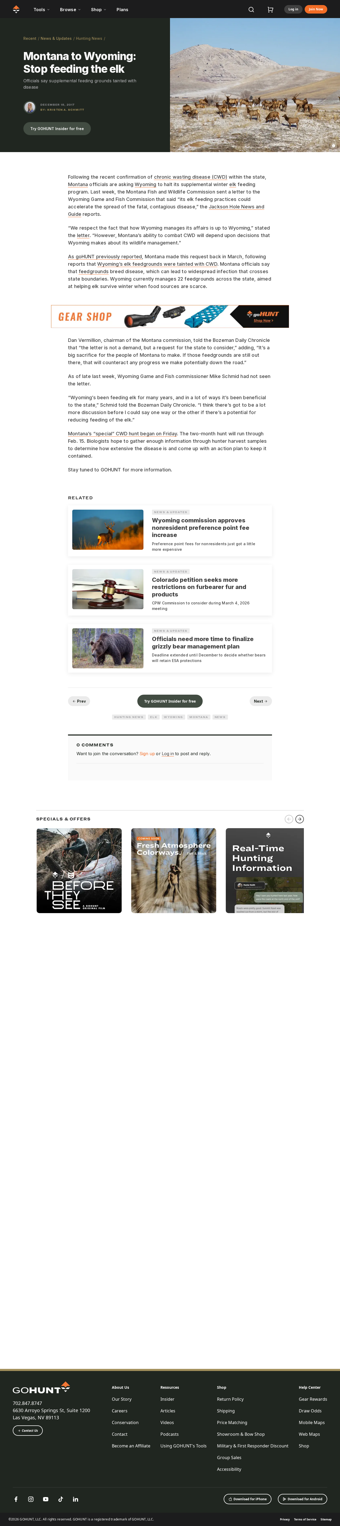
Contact (120, 1434)
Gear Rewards (313, 1399)
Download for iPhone (250, 1499)
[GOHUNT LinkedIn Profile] (75, 1499)
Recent (29, 38)
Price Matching (232, 1422)
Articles (167, 1411)
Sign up (147, 753)
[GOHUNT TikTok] (60, 1499)
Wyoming (145, 184)
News (220, 717)
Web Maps (309, 1434)
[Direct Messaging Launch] (268, 870)
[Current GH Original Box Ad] (79, 870)
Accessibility (229, 1469)
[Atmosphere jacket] (173, 870)
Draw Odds (310, 1411)
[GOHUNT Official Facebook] (16, 1499)
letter (83, 235)
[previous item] (289, 819)
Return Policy (230, 1399)
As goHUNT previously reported (105, 256)
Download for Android (305, 1499)
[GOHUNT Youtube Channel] (45, 1499)
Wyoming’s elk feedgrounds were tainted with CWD (157, 264)
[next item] (299, 819)
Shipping (226, 1411)
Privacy (285, 1519)
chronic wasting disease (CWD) (190, 177)
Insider (167, 1399)
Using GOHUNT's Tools (183, 1446)
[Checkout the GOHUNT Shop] (270, 9)
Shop (221, 1387)
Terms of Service (305, 1519)
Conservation (125, 1422)
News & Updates (56, 38)
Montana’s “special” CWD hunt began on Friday (122, 433)
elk (232, 184)
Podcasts (169, 1434)
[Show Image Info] (333, 146)
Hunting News (89, 38)
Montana (78, 184)
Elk (154, 717)
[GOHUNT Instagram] (31, 1499)
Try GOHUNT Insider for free (57, 128)
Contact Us (30, 1430)
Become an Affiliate (131, 1446)
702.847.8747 (27, 1403)
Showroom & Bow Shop (241, 1434)
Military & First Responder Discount (252, 1446)
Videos (167, 1422)
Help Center (310, 1387)
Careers (120, 1411)
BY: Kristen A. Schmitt (62, 109)
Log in (293, 9)
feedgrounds (94, 271)
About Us (120, 1387)
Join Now (316, 9)
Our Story (121, 1399)
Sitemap (326, 1519)
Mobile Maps (312, 1422)
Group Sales (229, 1457)
